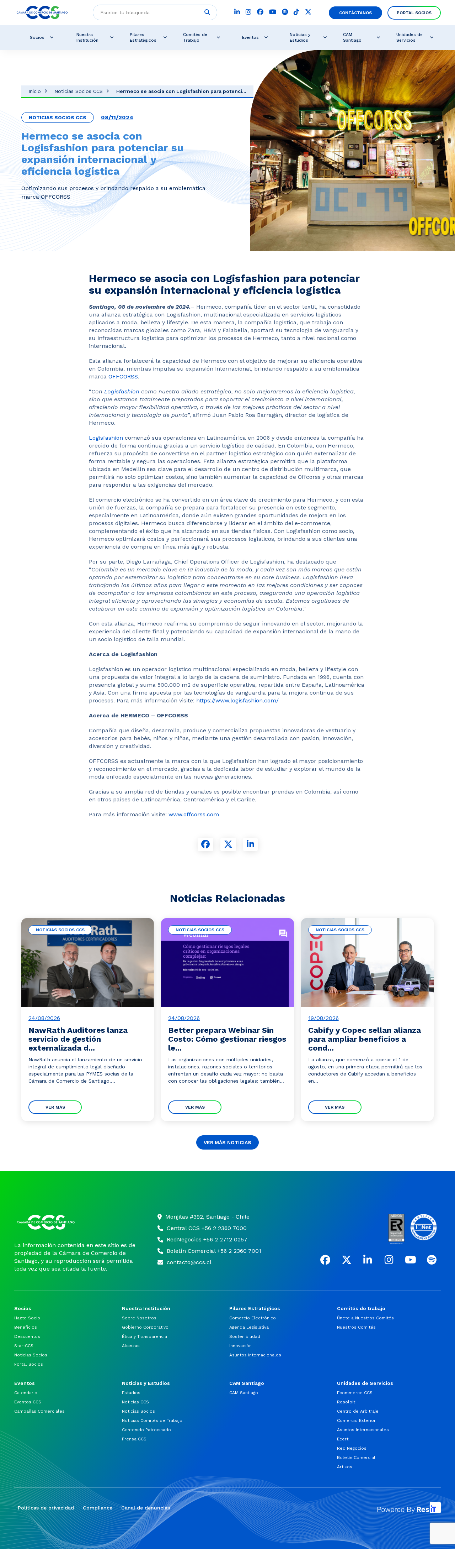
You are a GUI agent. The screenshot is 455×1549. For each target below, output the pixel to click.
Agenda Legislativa (249, 1327)
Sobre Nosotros (139, 1317)
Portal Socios (414, 12)
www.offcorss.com (193, 814)
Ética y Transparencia (144, 1336)
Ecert (342, 1439)
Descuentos (27, 1336)
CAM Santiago (352, 37)
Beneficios (25, 1327)
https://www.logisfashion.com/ (236, 700)
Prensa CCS (134, 1439)
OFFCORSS (123, 376)
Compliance (97, 1508)
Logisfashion (120, 391)
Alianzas (131, 1345)
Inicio (34, 91)
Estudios (131, 1392)
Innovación (240, 1345)
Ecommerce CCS (355, 1392)
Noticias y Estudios (300, 37)
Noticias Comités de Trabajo (152, 1420)
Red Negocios (351, 1448)
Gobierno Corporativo (145, 1327)
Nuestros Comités (356, 1327)
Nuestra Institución (87, 37)
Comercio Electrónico (252, 1317)
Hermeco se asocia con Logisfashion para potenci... (181, 91)
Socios (37, 37)
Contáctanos (355, 12)
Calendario (25, 1392)
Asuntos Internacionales (255, 1354)
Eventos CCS (27, 1401)
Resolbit (346, 1401)
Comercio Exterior (356, 1420)
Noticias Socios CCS (78, 91)
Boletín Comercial (356, 1457)
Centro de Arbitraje (358, 1411)
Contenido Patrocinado (146, 1429)
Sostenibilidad (244, 1336)
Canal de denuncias (145, 1508)
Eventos (250, 37)
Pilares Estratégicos (143, 37)
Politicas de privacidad (46, 1508)
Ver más (55, 1107)
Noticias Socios (30, 1354)
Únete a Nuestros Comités (365, 1317)
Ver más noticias (227, 1142)
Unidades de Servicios (409, 37)
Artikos (344, 1466)
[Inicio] (77, 1222)
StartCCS (23, 1345)
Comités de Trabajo (195, 37)
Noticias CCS (135, 1401)
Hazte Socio (27, 1317)
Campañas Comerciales (39, 1411)
